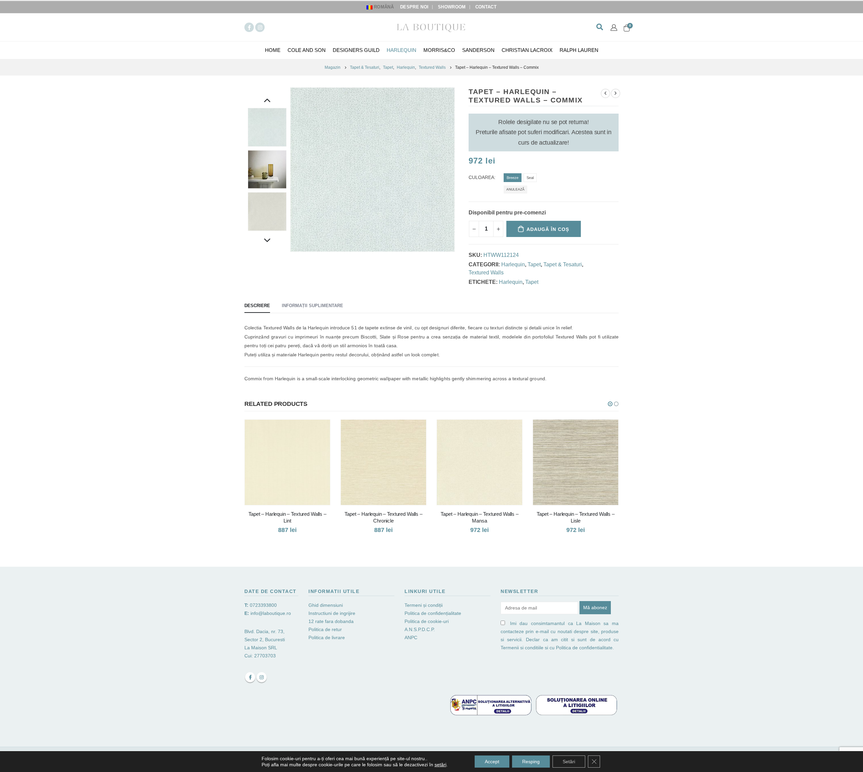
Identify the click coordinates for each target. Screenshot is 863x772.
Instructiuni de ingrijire (331, 613)
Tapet (534, 264)
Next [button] (267, 241)
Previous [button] (267, 101)
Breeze (512, 178)
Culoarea (481, 177)
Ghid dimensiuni (325, 605)
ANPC (411, 637)
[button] (610, 404)
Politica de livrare (326, 637)
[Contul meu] (614, 27)
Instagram (262, 677)
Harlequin (401, 50)
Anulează (515, 189)
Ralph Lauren (579, 50)
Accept (492, 761)
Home (272, 50)
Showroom (452, 7)
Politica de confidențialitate (433, 613)
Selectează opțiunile (319, 431)
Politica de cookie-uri (427, 621)
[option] (267, 127)
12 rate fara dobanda (331, 621)
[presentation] (292, 170)
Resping (531, 761)
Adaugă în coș (548, 229)
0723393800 (263, 605)
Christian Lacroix (527, 50)
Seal (530, 178)
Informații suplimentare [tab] (312, 305)
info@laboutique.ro (270, 613)
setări (440, 764)
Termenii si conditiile (522, 647)
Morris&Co (439, 50)
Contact (486, 7)
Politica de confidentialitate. (585, 647)
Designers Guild (356, 50)
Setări (569, 761)
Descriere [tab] (257, 305)
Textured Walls (486, 272)
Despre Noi (414, 7)
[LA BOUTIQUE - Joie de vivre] (431, 27)
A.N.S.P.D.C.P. (420, 629)
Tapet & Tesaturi (562, 264)
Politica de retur (325, 629)
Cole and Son (307, 50)
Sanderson (478, 50)
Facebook (250, 677)
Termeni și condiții (424, 605)
